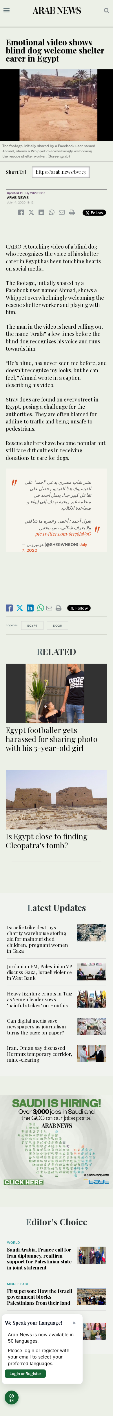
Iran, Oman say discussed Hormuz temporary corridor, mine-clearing (39, 1054)
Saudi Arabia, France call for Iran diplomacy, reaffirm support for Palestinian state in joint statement (39, 1258)
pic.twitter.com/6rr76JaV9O (63, 534)
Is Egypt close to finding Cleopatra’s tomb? (47, 840)
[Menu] (6, 10)
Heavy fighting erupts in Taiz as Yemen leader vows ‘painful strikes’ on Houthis (39, 999)
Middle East (18, 1284)
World (13, 1243)
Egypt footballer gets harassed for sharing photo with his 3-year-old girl (51, 739)
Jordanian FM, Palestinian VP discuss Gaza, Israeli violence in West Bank (39, 972)
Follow (96, 212)
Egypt (32, 625)
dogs (57, 625)
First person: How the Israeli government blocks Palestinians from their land (39, 1297)
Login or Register (25, 1373)
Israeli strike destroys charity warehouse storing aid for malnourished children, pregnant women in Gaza (37, 939)
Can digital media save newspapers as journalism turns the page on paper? (36, 1026)
